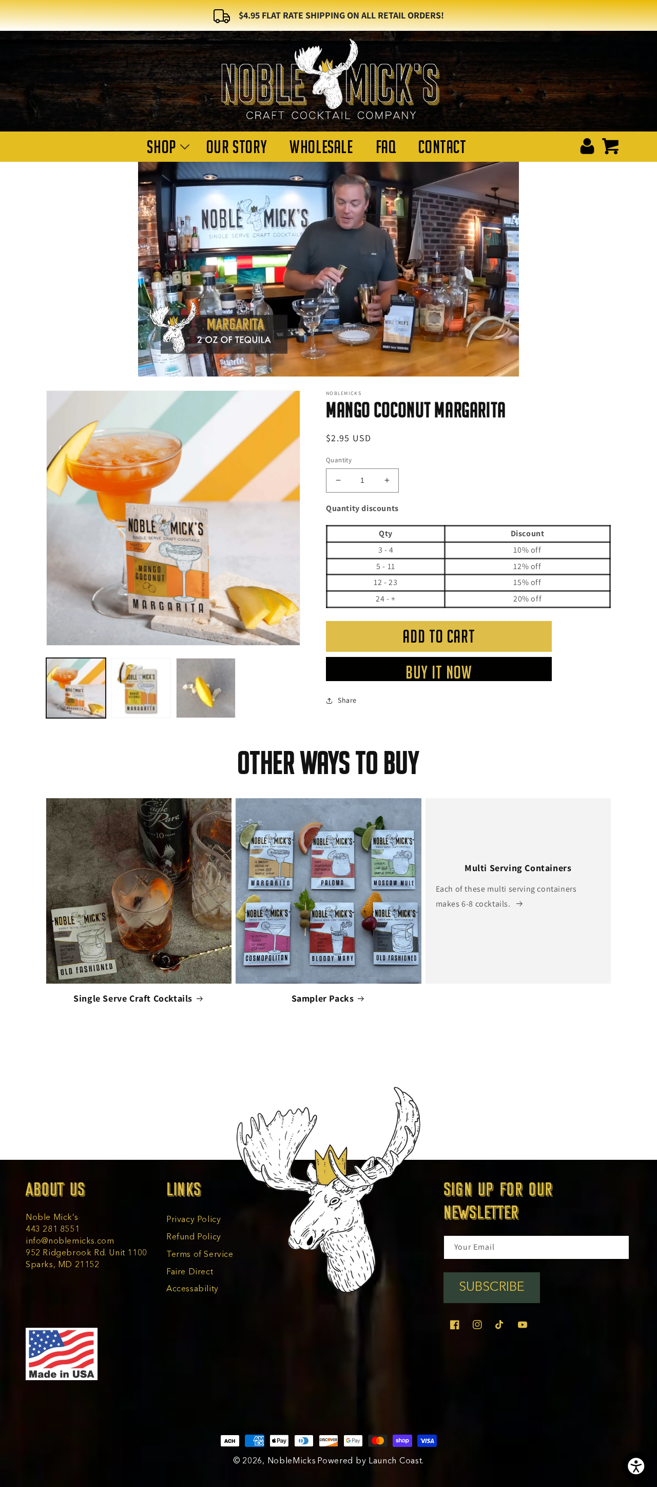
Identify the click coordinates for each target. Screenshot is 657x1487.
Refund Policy (193, 1237)
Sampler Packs (323, 998)
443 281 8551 (53, 1230)
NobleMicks (291, 1461)
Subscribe (492, 1287)
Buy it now (438, 672)
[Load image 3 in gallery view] (206, 688)
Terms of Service (200, 1255)
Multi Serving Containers (518, 868)
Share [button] (347, 700)
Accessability (192, 1289)
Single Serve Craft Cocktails (132, 998)
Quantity (339, 460)
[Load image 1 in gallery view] (76, 688)
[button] (165, 146)
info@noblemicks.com (70, 1241)
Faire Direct (189, 1272)
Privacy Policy (193, 1220)
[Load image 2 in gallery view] (140, 688)
